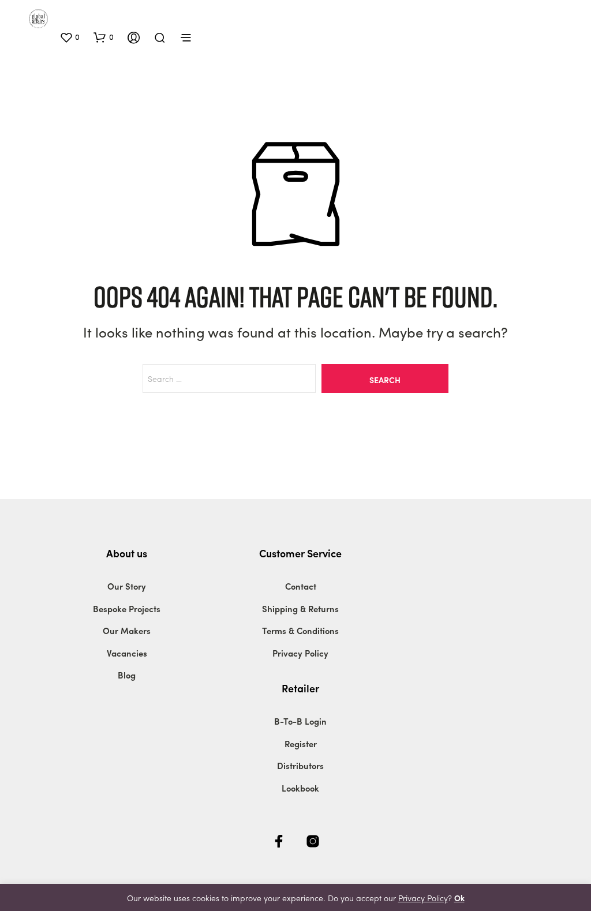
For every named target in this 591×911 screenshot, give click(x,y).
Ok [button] (459, 897)
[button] (69, 37)
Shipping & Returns (300, 608)
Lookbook (300, 788)
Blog (127, 675)
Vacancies (127, 653)
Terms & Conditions (300, 630)
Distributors (300, 765)
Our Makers (127, 630)
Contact (300, 586)
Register (301, 743)
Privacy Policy (300, 653)
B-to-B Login (300, 721)
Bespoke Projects (126, 608)
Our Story (126, 586)
